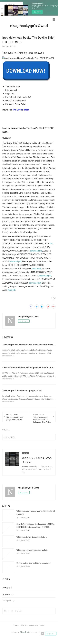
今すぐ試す (37, 12)
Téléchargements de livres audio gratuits (31, 550)
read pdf (11, 289)
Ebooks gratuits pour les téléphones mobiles (33, 563)
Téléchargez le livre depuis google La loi (21, 390)
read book (36, 268)
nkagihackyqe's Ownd (29, 26)
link (51, 243)
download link (36, 250)
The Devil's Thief (21, 109)
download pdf (15, 261)
